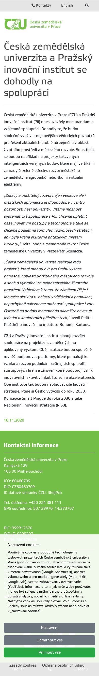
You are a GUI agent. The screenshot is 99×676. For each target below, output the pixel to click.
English (67, 5)
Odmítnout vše (50, 640)
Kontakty (43, 5)
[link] (49, 24)
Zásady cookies (22, 665)
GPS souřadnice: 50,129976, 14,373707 (39, 508)
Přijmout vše (50, 652)
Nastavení (49, 628)
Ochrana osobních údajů (63, 665)
